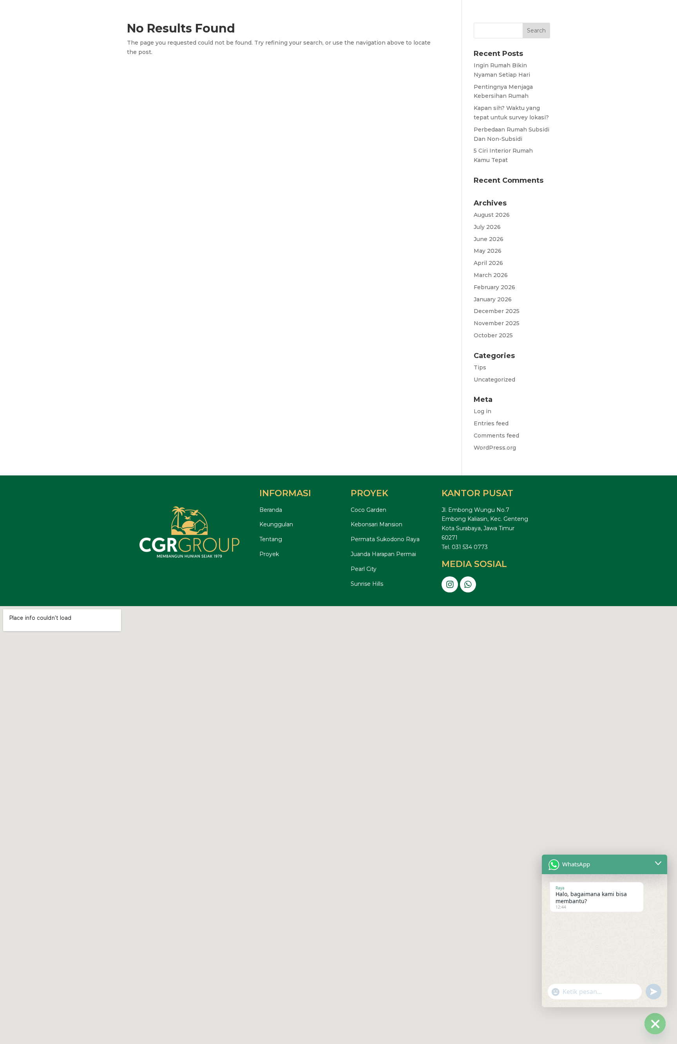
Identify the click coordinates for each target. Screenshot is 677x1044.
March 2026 (491, 275)
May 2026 (487, 250)
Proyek (269, 554)
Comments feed (496, 435)
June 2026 (488, 239)
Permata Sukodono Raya (385, 539)
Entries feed (491, 423)
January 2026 (493, 299)
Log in (482, 411)
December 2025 (497, 311)
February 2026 (494, 287)
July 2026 (487, 226)
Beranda (270, 509)
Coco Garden (368, 509)
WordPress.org (495, 447)
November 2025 (497, 323)
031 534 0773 (470, 547)
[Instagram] (450, 584)
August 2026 (492, 214)
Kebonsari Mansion (376, 524)
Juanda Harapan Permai (383, 554)
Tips (480, 367)
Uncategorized (494, 379)
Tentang (270, 539)
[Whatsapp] (468, 584)
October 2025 (493, 335)
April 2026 (488, 262)
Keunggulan (276, 524)
